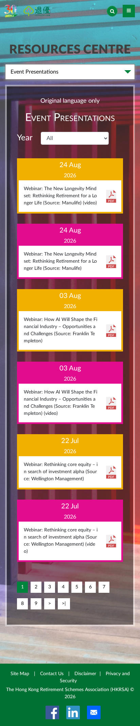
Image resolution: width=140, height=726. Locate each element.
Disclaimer (85, 673)
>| (64, 603)
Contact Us (52, 673)
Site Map (20, 673)
